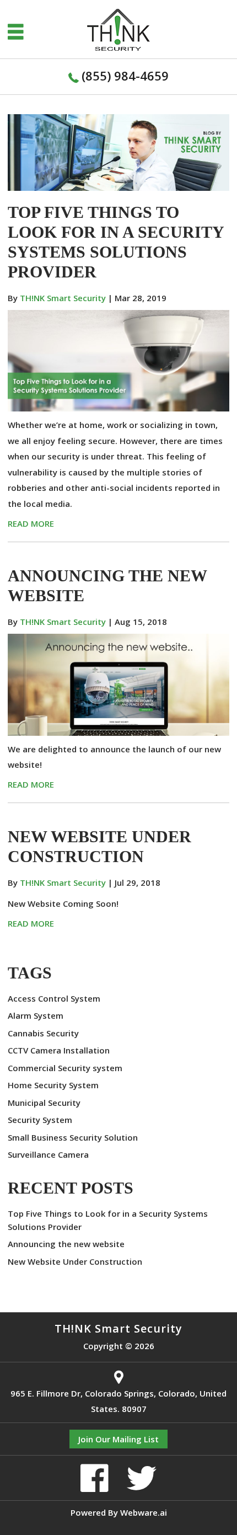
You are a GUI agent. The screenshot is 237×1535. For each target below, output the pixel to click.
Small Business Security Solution (73, 1137)
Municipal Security (44, 1102)
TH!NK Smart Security (118, 1328)
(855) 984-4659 (125, 75)
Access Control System (54, 998)
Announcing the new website (66, 1243)
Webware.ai (143, 1512)
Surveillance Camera (48, 1154)
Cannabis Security (43, 1033)
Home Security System (53, 1084)
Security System (40, 1119)
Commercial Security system (65, 1067)
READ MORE (31, 523)
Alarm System (35, 1015)
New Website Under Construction (75, 1261)
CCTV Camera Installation (59, 1050)
